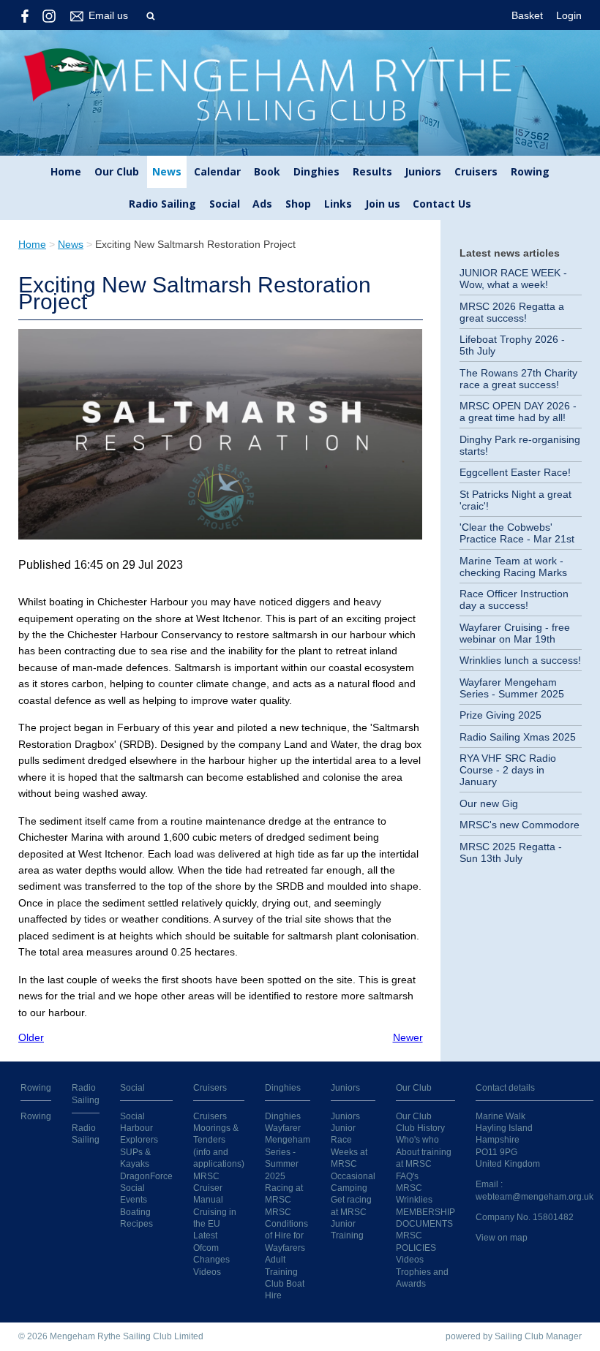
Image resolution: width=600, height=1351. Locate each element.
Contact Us (442, 204)
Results (372, 171)
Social (224, 204)
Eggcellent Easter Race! (515, 472)
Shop (298, 204)
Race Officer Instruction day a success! (514, 599)
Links (338, 204)
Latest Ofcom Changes (211, 1247)
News (166, 171)
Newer (408, 1037)
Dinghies (316, 171)
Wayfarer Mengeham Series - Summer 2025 (512, 688)
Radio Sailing (162, 204)
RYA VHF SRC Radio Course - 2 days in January (508, 769)
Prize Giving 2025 (500, 715)
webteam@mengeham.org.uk (534, 1196)
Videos (207, 1271)
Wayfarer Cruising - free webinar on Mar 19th (515, 633)
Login (569, 15)
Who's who (417, 1139)
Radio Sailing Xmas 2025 (518, 737)
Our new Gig (489, 803)
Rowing (530, 171)
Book (267, 171)
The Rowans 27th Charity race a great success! (518, 378)
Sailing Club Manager (538, 1336)
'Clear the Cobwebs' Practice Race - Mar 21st (517, 533)
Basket (527, 15)
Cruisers (476, 171)
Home (65, 171)
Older (31, 1037)
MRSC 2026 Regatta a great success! (512, 312)
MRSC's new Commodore (520, 824)
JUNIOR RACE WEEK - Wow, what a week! (513, 278)
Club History (420, 1127)
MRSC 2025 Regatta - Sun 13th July (511, 852)
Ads (262, 204)
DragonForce (146, 1176)
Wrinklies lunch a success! (520, 660)
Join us (382, 204)
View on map (502, 1237)
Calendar (217, 171)
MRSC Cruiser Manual (208, 1188)
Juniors (423, 171)
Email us (108, 15)
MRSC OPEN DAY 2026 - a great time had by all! (518, 411)
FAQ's (407, 1176)
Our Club (116, 171)
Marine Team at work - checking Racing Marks (513, 566)
